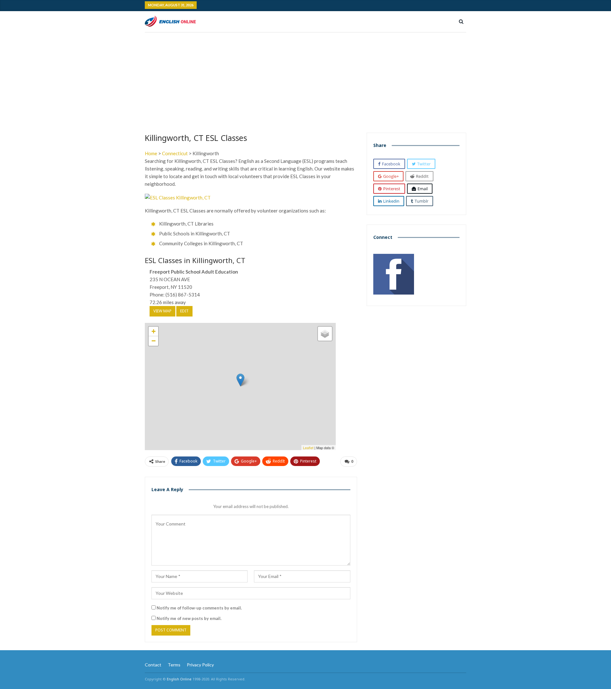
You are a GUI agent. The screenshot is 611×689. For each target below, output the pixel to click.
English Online (179, 679)
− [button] (153, 341)
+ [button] (153, 331)
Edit (184, 311)
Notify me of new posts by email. (189, 618)
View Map (162, 311)
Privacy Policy (200, 664)
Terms (174, 664)
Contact (153, 664)
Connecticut (175, 153)
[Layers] (325, 334)
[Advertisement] (305, 80)
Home (151, 153)
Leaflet (308, 447)
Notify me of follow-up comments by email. (199, 607)
